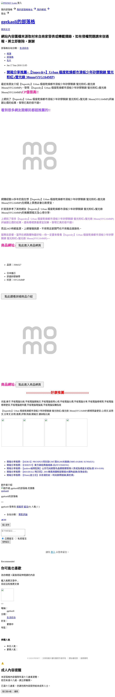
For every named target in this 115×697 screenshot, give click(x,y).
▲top (3, 519)
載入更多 (6, 525)
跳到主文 (5, 29)
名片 (9, 60)
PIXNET (36, 658)
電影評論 (23, 514)
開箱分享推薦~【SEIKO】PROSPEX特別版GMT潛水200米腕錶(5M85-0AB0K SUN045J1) (50, 462)
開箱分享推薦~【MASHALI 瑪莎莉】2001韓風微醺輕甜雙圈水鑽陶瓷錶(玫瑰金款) (47, 472)
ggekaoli (5, 491)
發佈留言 (6, 542)
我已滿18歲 (7, 691)
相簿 (9, 54)
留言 (26, 507)
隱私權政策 (73, 658)
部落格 (10, 57)
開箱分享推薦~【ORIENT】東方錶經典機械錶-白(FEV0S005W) (38, 465)
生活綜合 (24, 48)
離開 (16, 691)
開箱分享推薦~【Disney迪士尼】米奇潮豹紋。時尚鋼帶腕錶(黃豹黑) (40, 475)
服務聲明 (84, 658)
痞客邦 (20, 507)
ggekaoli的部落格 (18, 21)
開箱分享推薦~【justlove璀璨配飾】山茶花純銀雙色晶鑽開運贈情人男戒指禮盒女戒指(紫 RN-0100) (55, 468)
